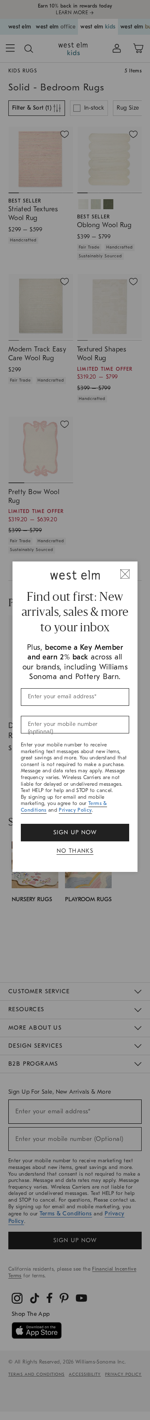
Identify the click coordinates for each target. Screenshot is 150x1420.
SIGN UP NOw (75, 832)
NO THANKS (75, 850)
